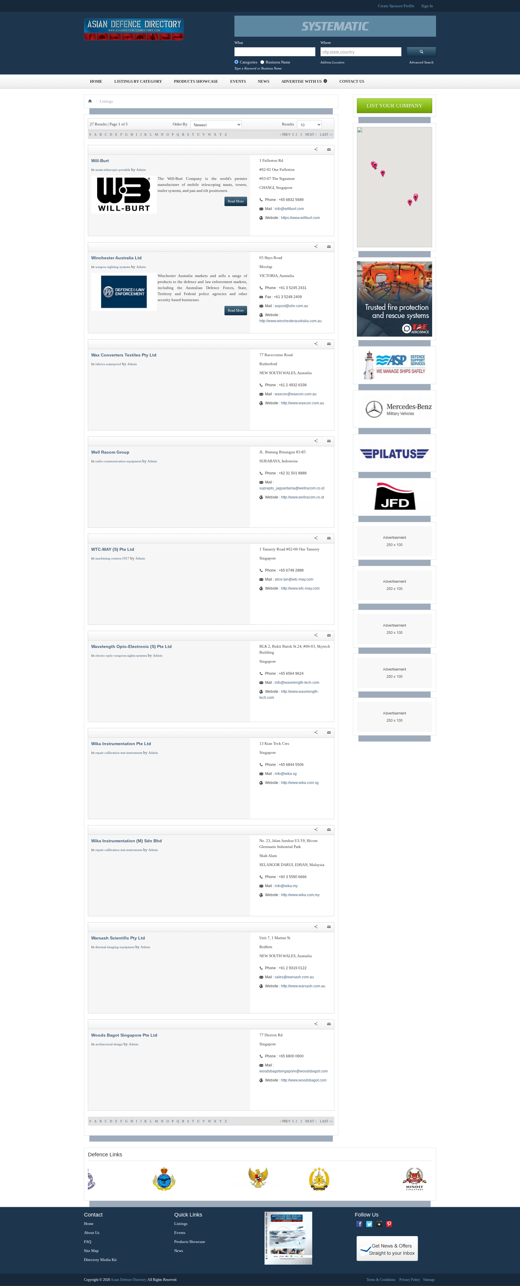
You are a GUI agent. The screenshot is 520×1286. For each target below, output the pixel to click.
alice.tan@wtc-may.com (294, 579)
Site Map (91, 1250)
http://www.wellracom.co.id (302, 497)
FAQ (87, 1241)
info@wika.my (286, 886)
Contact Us (351, 81)
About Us (91, 1232)
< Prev (285, 134)
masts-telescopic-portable (112, 169)
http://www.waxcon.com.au (302, 403)
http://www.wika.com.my (300, 895)
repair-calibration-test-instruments (118, 752)
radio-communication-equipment (118, 461)
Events (238, 81)
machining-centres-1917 (112, 558)
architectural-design (109, 1044)
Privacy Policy (409, 1280)
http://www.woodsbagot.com (304, 1080)
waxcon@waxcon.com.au (296, 394)
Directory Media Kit (100, 1259)
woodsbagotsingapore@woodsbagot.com (293, 1071)
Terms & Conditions (381, 1280)
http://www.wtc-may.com (300, 588)
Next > (311, 134)
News (263, 81)
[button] (409, 202)
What (238, 42)
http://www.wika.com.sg (300, 783)
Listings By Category (138, 81)
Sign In (427, 6)
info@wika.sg (286, 774)
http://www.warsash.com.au (303, 986)
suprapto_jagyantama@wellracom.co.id (291, 488)
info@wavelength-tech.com (297, 682)
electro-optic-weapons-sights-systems (121, 655)
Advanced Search (421, 62)
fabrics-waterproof (108, 364)
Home (96, 81)
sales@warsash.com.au (294, 977)
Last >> (326, 134)
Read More (236, 201)
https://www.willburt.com (300, 218)
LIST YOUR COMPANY (394, 106)
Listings (180, 1223)
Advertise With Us (301, 81)
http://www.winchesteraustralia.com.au (290, 321)
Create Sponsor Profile (396, 6)
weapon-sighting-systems (112, 267)
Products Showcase (196, 81)
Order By (180, 124)
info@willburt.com (289, 209)
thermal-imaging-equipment (115, 947)
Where (325, 42)
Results (288, 124)
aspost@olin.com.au (291, 306)
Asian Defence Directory (128, 1280)
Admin (141, 169)
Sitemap (429, 1280)
